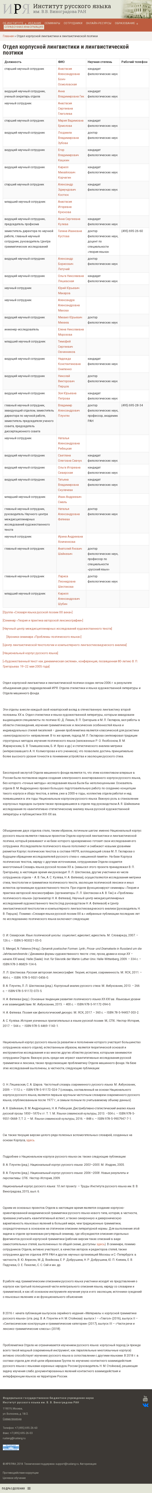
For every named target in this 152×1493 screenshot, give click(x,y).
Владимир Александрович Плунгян (69, 410)
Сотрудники (73, 23)
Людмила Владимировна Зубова (68, 138)
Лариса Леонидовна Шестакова (66, 581)
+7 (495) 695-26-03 (21, 1433)
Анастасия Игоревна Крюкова (65, 207)
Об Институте (13, 23)
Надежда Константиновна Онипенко (69, 364)
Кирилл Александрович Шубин (69, 599)
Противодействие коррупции (21, 1472)
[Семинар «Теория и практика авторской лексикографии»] (43, 620)
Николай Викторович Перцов (66, 381)
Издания (34, 23)
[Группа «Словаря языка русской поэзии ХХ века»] (37, 612)
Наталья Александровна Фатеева (69, 514)
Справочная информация (24, 26)
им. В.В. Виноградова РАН (59, 11)
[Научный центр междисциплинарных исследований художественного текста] (57, 628)
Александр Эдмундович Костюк (67, 190)
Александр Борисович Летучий (65, 264)
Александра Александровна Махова (69, 305)
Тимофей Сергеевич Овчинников (66, 347)
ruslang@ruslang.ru (14, 1438)
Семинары (52, 23)
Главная (8, 36)
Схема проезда (12, 1418)
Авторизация (88, 1463)
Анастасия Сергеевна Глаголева (65, 108)
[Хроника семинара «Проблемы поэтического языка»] (43, 637)
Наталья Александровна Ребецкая (69, 443)
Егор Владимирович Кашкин (68, 155)
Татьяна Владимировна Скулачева (68, 485)
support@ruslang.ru (67, 1463)
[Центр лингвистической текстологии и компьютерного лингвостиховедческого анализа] (65, 645)
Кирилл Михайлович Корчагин (66, 172)
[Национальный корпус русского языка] (30, 653)
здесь (30, 1140)
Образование (125, 23)
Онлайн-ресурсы (98, 23)
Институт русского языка (72, 6)
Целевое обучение (14, 1477)
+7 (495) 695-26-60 (26, 1427)
